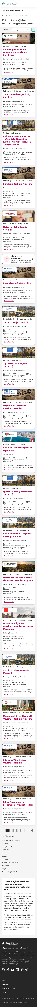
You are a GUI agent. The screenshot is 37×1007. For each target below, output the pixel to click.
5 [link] (22, 830)
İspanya (4, 856)
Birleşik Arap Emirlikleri (10, 862)
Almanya (5, 843)
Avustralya (5, 850)
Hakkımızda (5, 985)
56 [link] (31, 830)
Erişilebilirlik (26, 1002)
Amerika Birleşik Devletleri (11, 840)
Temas (4, 992)
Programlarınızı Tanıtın (9, 988)
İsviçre (4, 869)
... (26, 830)
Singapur (5, 859)
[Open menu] (33, 3)
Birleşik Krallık (7, 846)
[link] (26, 16)
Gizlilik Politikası (17, 1002)
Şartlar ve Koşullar (7, 1002)
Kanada (4, 853)
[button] (22, 29)
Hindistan (5, 865)
